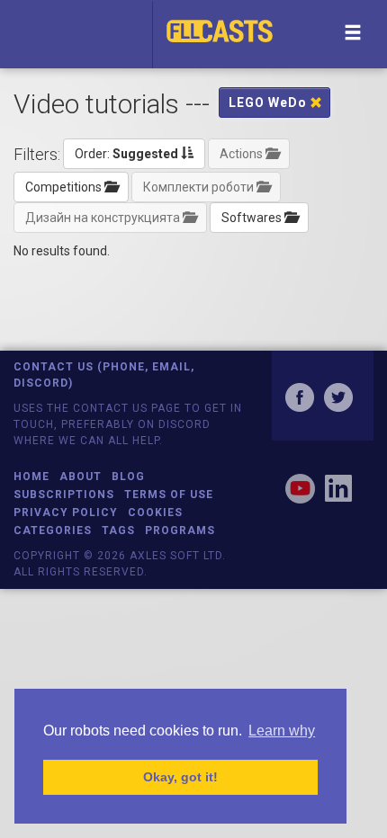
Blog (128, 476)
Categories (53, 530)
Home (32, 476)
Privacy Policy (66, 512)
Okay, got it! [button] (180, 777)
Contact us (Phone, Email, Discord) (104, 374)
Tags (118, 530)
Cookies (155, 512)
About (80, 476)
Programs (180, 530)
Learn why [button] (281, 730)
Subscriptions (64, 494)
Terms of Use (168, 494)
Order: (126, 154)
